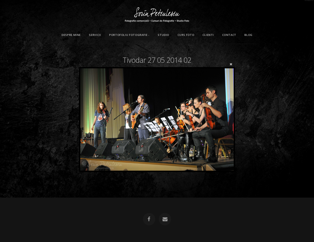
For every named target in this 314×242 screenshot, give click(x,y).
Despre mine (71, 35)
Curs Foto (186, 35)
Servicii (95, 35)
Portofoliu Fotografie (128, 35)
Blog (248, 35)
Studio (163, 35)
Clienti (208, 35)
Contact (229, 35)
